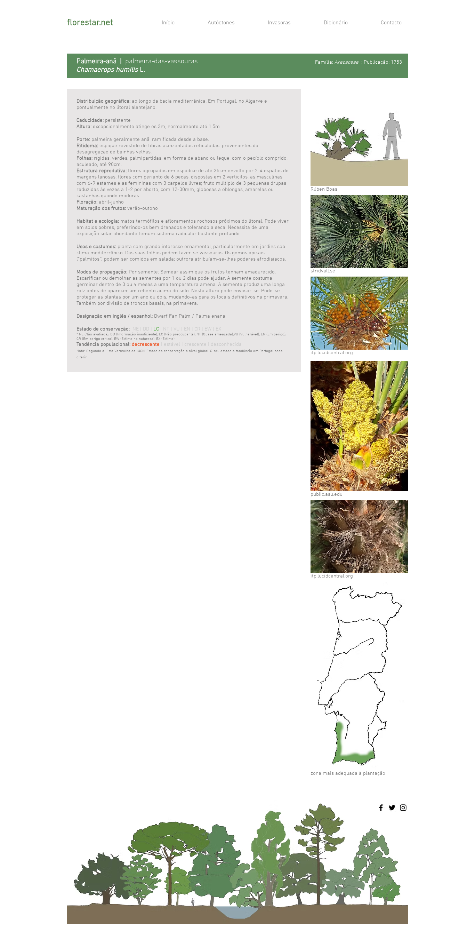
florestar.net (90, 23)
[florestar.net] (381, 807)
